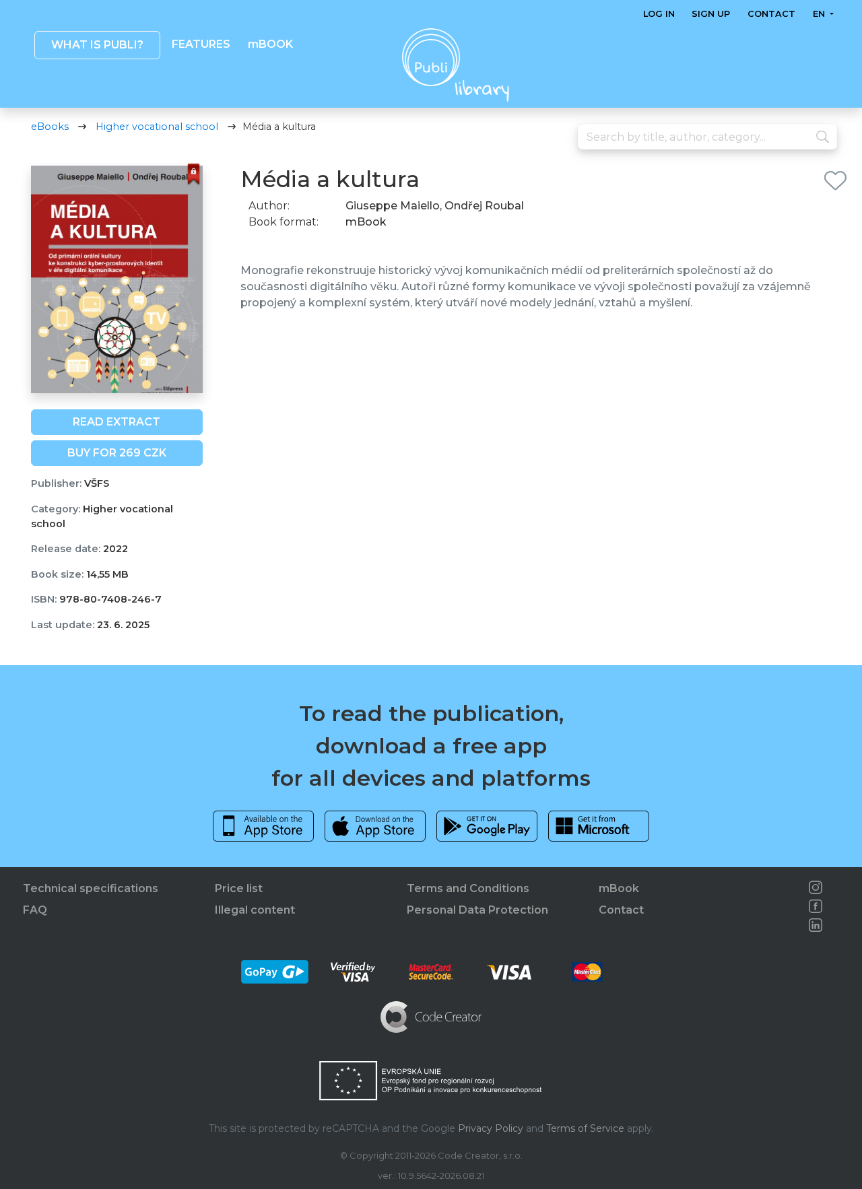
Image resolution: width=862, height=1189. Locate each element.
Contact (771, 14)
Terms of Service (585, 1128)
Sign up (711, 14)
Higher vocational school (157, 127)
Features (201, 44)
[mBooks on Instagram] (815, 887)
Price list (239, 888)
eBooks (50, 127)
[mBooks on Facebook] (815, 906)
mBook (619, 888)
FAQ (35, 910)
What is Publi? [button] (97, 44)
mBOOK (269, 44)
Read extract (116, 421)
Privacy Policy (490, 1128)
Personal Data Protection (477, 910)
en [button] (819, 14)
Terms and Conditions (468, 888)
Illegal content (255, 910)
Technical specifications (90, 888)
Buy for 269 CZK (116, 452)
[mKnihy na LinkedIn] (815, 925)
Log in (659, 14)
